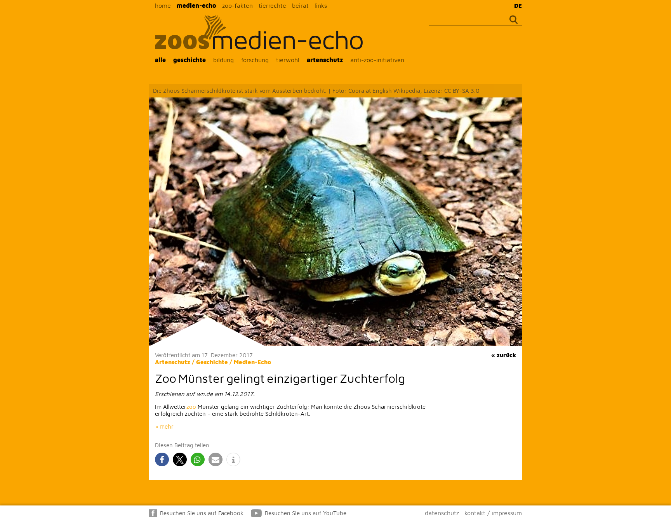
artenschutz (325, 59)
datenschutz (442, 512)
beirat (300, 5)
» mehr (164, 426)
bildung (223, 59)
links (321, 5)
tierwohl (287, 59)
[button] (162, 459)
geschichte (189, 59)
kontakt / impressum (493, 512)
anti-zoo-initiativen (377, 59)
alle (160, 59)
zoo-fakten (237, 5)
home (163, 5)
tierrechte (272, 5)
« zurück (503, 355)
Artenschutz (172, 362)
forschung (255, 59)
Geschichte (212, 362)
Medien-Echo (252, 362)
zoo (191, 406)
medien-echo (196, 5)
